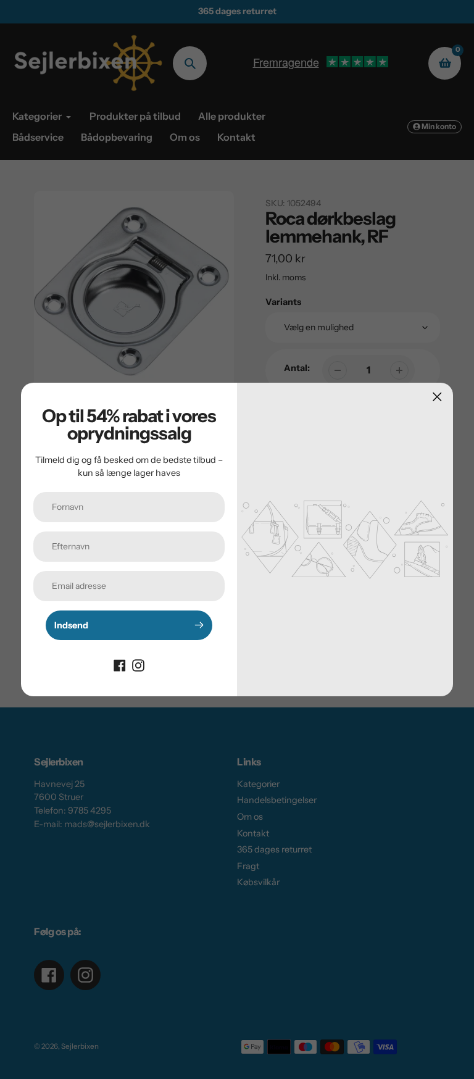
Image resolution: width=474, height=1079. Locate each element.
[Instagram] (138, 664)
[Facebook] (120, 664)
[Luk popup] (437, 396)
